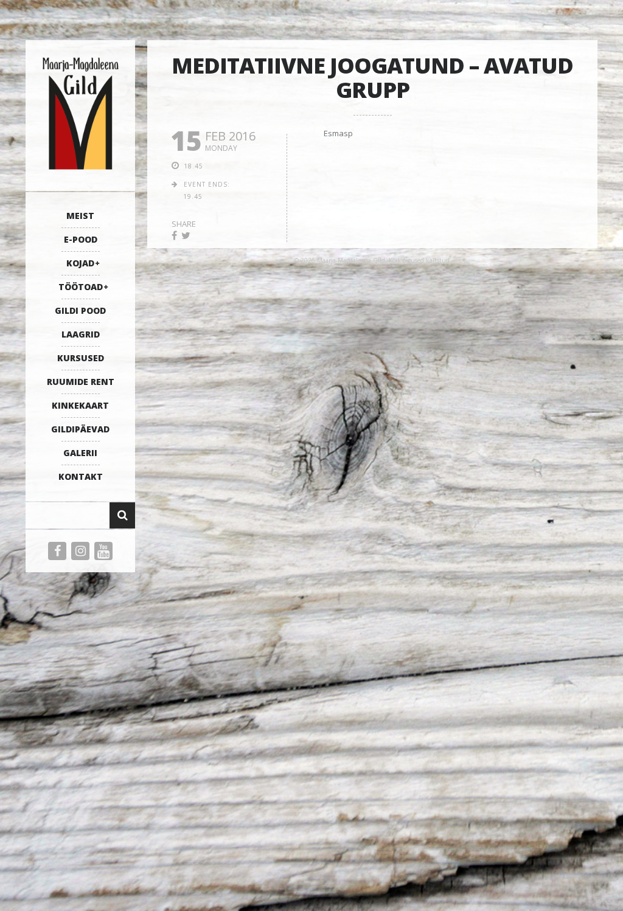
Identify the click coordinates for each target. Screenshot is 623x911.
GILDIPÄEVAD (80, 429)
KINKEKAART (80, 405)
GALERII (80, 453)
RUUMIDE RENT (80, 381)
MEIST (80, 215)
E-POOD (80, 239)
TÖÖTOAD (80, 287)
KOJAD (80, 263)
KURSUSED (80, 358)
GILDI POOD (80, 310)
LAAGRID (80, 334)
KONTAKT (80, 476)
